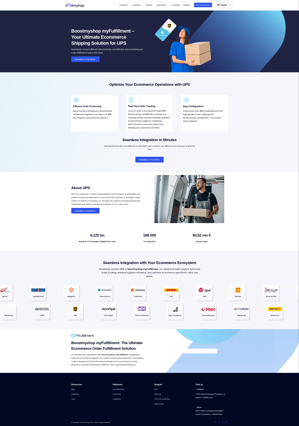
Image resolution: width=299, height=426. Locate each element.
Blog (73, 389)
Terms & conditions (162, 399)
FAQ (155, 389)
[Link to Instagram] (222, 422)
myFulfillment (118, 389)
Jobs (73, 399)
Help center (159, 404)
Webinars (75, 394)
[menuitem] (124, 5)
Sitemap (157, 394)
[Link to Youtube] (226, 422)
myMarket (117, 399)
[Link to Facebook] (215, 422)
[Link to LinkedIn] (219, 422)
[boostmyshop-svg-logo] (75, 5)
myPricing (117, 394)
